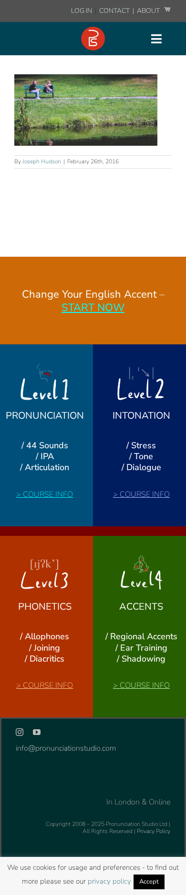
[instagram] (19, 732)
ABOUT (149, 10)
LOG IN (81, 10)
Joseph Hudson (41, 161)
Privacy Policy (153, 831)
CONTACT (115, 10)
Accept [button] (149, 881)
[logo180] (93, 30)
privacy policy (109, 881)
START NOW (93, 308)
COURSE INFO (48, 494)
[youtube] (37, 732)
